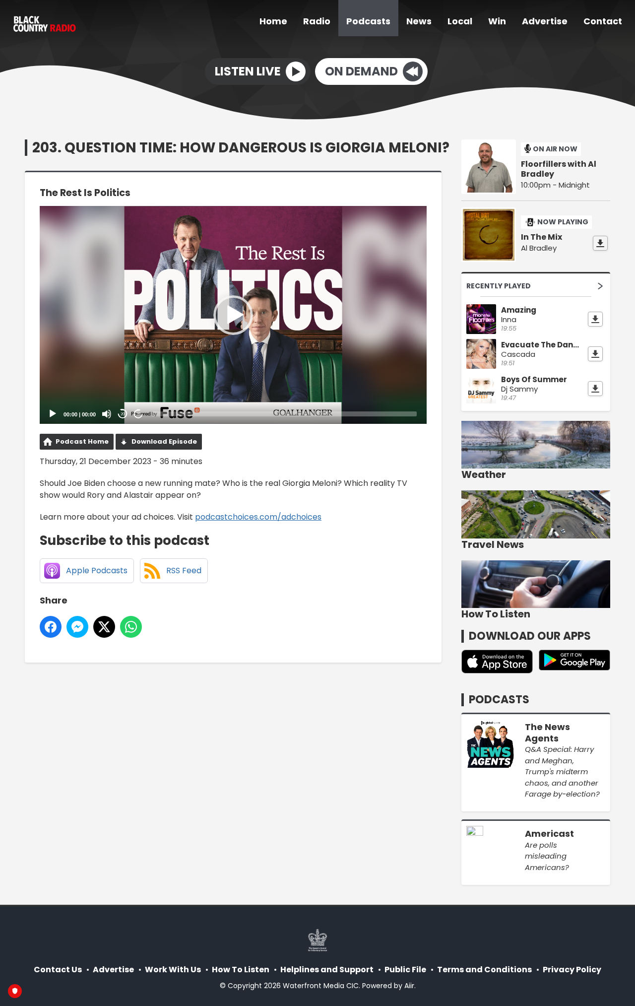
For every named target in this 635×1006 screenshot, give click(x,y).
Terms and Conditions (484, 969)
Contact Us (58, 969)
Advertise (545, 21)
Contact (602, 21)
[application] (233, 315)
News (419, 21)
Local (459, 21)
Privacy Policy (572, 969)
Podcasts (368, 21)
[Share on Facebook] (51, 627)
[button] (233, 315)
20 (123, 414)
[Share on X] (104, 627)
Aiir (409, 986)
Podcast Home (82, 441)
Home (273, 21)
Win (497, 21)
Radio (316, 21)
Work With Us (173, 969)
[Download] (600, 243)
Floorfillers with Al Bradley (558, 169)
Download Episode (164, 441)
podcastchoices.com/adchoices (258, 517)
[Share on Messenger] (77, 627)
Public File (405, 969)
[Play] (53, 414)
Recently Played (498, 286)
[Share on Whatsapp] (131, 627)
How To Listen (240, 969)
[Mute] (107, 414)
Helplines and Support (327, 969)
